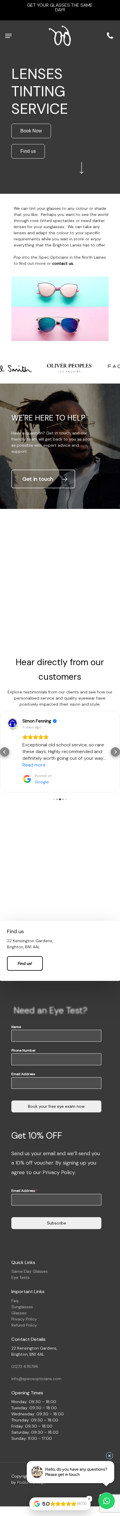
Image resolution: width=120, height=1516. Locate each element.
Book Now (31, 130)
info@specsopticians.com (36, 1358)
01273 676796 (24, 1346)
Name (16, 1006)
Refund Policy (24, 1305)
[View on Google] (13, 724)
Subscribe (56, 1203)
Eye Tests (20, 1257)
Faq (14, 1280)
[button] (8, 36)
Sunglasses (22, 1286)
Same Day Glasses (29, 1251)
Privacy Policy (24, 1299)
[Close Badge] (89, 1499)
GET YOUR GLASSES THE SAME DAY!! (60, 7)
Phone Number (23, 1030)
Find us (28, 151)
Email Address (23, 1054)
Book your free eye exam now (56, 1086)
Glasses (19, 1292)
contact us (62, 263)
